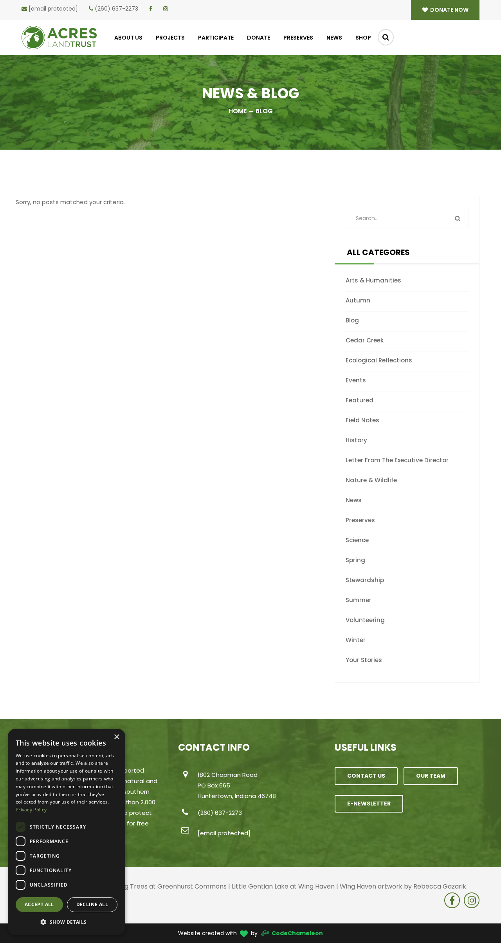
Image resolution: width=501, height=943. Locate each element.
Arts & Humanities (373, 280)
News (334, 38)
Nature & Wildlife (371, 480)
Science (357, 540)
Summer (358, 600)
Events (356, 380)
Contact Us (366, 776)
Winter (356, 640)
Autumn (358, 300)
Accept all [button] (39, 904)
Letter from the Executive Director (397, 460)
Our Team (430, 776)
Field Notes (362, 420)
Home (238, 111)
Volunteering (365, 620)
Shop (363, 38)
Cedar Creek (365, 340)
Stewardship (365, 580)
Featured (359, 400)
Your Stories (364, 660)
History (356, 440)
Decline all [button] (92, 904)
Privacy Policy (31, 809)
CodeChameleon (297, 933)
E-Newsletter (369, 803)
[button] (66, 922)
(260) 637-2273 (116, 9)
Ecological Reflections (379, 360)
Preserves (298, 38)
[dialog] (66, 832)
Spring (355, 560)
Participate (216, 38)
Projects (170, 38)
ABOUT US (128, 38)
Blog (352, 320)
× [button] (116, 737)
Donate (258, 38)
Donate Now (449, 10)
